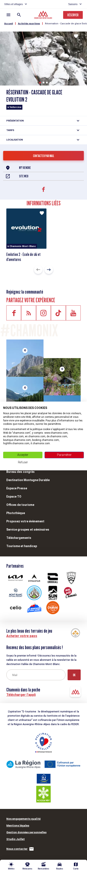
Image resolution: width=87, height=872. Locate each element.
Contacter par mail (43, 156)
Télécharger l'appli (21, 695)
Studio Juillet (15, 839)
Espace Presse (16, 488)
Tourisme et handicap (21, 546)
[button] (40, 82)
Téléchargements (18, 537)
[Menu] (8, 15)
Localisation (14, 139)
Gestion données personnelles (26, 832)
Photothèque (15, 513)
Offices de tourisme (20, 504)
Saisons (72, 4)
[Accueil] (43, 15)
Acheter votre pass (21, 636)
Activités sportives (29, 23)
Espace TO (13, 496)
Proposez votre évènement (25, 521)
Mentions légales (17, 825)
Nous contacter (17, 848)
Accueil (8, 23)
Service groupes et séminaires (27, 529)
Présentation (15, 120)
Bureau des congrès (20, 471)
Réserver (73, 15)
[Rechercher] (19, 15)
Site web (23, 176)
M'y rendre (25, 168)
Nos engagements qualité (23, 818)
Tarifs (10, 130)
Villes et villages (13, 4)
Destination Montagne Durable (28, 480)
